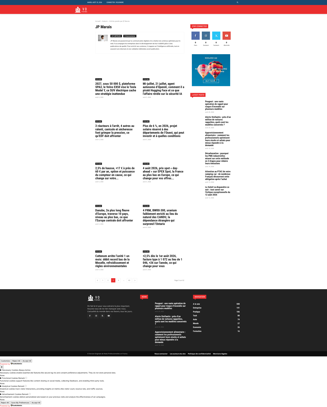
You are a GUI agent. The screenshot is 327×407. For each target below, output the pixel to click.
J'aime (195, 32)
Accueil (97, 21)
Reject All (16, 361)
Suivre (205, 32)
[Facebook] (89, 315)
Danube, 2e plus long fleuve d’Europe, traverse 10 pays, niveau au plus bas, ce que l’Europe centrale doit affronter (114, 215)
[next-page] (135, 280)
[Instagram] (96, 315)
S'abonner (227, 32)
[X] (102, 315)
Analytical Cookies (9, 386)
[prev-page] (97, 280)
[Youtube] (108, 315)
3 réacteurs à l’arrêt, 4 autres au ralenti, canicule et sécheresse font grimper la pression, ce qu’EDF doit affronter (114, 131)
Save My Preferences (20, 403)
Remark (21, 378)
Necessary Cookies (10, 370)
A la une (98, 79)
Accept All (27, 361)
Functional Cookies (10, 378)
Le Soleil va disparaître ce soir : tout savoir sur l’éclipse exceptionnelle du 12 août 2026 (217, 191)
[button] (238, 2)
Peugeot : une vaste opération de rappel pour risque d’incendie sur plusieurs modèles (216, 105)
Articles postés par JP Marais (119, 21)
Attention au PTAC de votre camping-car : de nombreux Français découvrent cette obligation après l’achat (218, 175)
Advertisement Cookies (11, 394)
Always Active (24, 370)
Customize (5, 361)
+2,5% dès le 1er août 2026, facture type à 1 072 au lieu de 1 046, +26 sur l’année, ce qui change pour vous (162, 261)
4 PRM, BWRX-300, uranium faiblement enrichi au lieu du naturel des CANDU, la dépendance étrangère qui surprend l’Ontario (160, 217)
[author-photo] (104, 43)
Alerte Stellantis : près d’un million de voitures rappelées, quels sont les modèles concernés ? (218, 121)
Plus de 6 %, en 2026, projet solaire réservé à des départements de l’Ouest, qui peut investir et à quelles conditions (163, 131)
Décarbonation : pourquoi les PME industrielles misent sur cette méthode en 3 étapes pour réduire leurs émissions (217, 158)
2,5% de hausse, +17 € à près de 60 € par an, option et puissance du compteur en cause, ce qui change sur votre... (115, 173)
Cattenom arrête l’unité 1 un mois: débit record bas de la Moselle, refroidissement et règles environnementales (112, 261)
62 (129, 280)
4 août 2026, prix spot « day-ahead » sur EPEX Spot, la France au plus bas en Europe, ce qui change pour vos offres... (163, 173)
